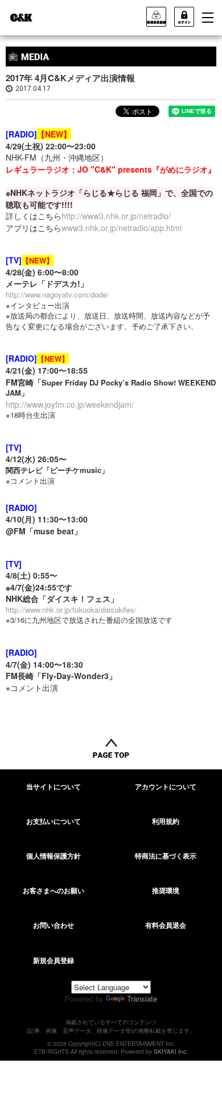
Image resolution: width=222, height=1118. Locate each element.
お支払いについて (53, 821)
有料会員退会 (165, 925)
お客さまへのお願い (53, 890)
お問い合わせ (53, 925)
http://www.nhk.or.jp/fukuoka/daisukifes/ (71, 609)
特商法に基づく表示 (165, 856)
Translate (142, 998)
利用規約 (165, 821)
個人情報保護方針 (53, 856)
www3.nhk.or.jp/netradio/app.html (121, 227)
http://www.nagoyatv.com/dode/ (57, 294)
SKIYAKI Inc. (171, 1052)
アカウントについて (165, 786)
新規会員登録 (53, 960)
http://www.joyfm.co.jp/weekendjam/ (70, 404)
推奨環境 (165, 890)
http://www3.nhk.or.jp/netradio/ (116, 215)
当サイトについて (53, 786)
